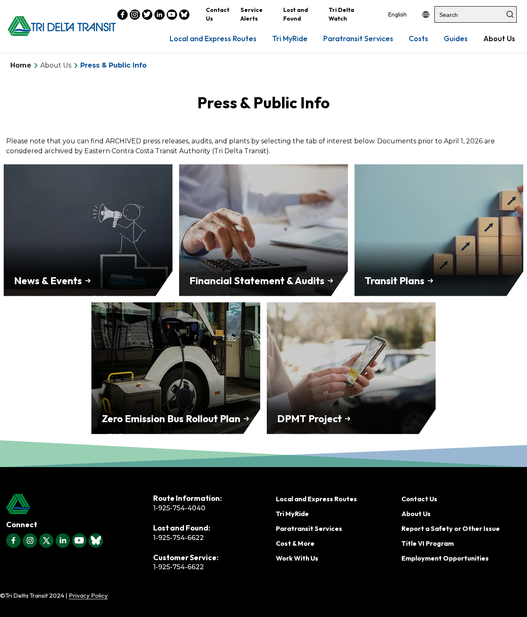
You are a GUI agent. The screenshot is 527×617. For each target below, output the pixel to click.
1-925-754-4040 (179, 508)
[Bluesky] (96, 540)
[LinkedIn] (63, 540)
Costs (418, 38)
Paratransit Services (358, 38)
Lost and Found (295, 14)
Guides (456, 38)
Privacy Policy (88, 595)
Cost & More (295, 543)
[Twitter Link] (147, 14)
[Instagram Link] (135, 14)
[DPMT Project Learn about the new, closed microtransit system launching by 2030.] (351, 367)
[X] (46, 540)
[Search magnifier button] (510, 14)
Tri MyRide (290, 38)
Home (20, 65)
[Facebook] (13, 540)
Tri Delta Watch (341, 14)
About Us (499, 38)
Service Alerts (251, 14)
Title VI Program (427, 543)
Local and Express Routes (213, 38)
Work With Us (297, 558)
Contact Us (217, 14)
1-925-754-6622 (178, 538)
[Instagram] (30, 540)
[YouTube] (79, 540)
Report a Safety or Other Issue (450, 528)
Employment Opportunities (445, 558)
